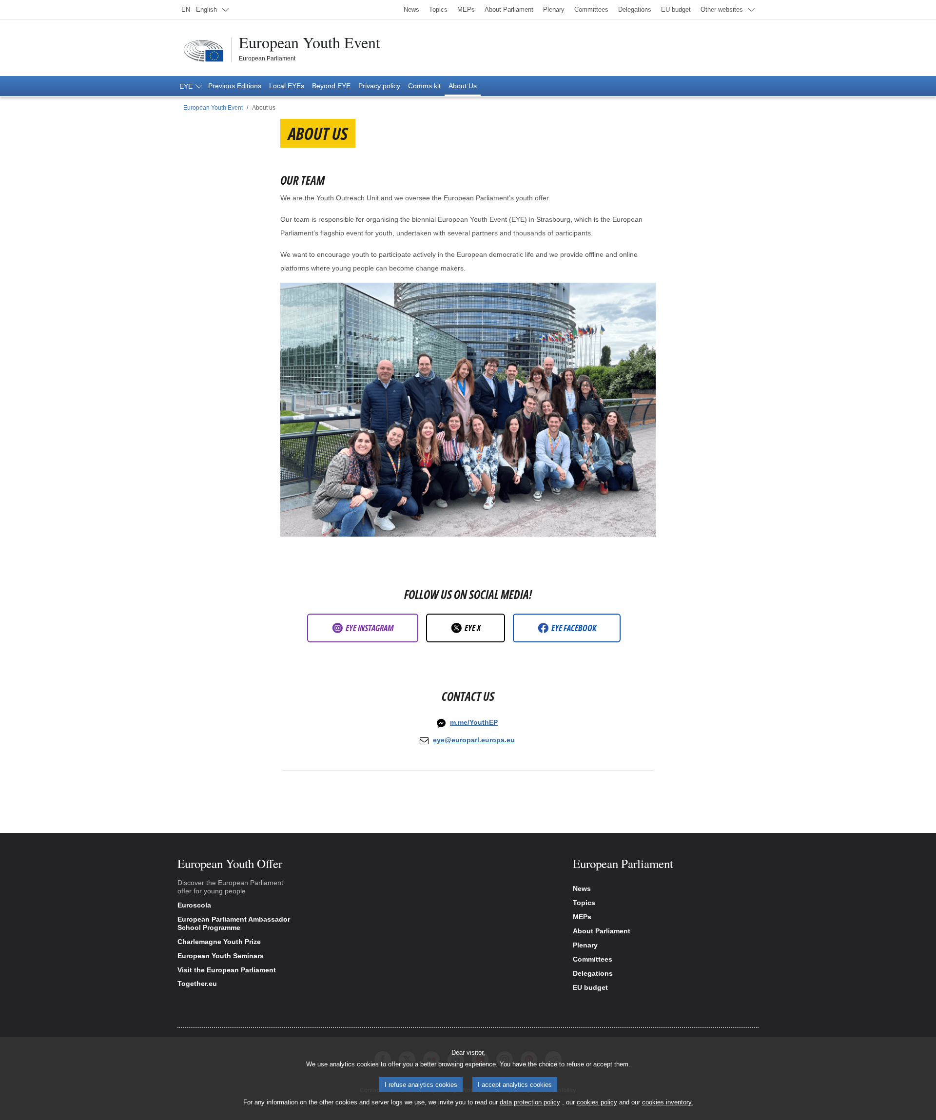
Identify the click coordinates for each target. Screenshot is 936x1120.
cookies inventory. (667, 1102)
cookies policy (597, 1102)
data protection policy (530, 1102)
